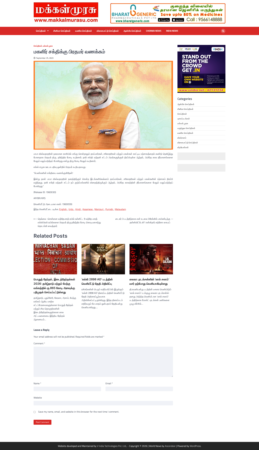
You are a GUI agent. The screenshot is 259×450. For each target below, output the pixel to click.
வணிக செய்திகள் (83, 30)
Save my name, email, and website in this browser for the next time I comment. (78, 411)
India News (172, 30)
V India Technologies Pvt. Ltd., (112, 446)
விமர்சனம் (181, 137)
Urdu (71, 209)
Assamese (87, 209)
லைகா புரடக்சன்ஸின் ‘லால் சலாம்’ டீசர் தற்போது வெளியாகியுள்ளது (149, 281)
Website (38, 397)
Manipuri (99, 209)
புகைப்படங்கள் (183, 118)
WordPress (195, 446)
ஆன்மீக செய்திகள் (132, 30)
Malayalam (120, 209)
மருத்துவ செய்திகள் (186, 128)
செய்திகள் (41, 30)
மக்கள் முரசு (48, 46)
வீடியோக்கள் (183, 147)
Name (37, 383)
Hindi (78, 209)
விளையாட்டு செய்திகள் (108, 30)
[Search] (223, 31)
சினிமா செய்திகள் (61, 30)
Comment (39, 343)
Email (109, 383)
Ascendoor (170, 446)
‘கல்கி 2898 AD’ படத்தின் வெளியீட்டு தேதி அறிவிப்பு (97, 281)
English (63, 209)
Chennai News (153, 30)
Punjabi (109, 209)
